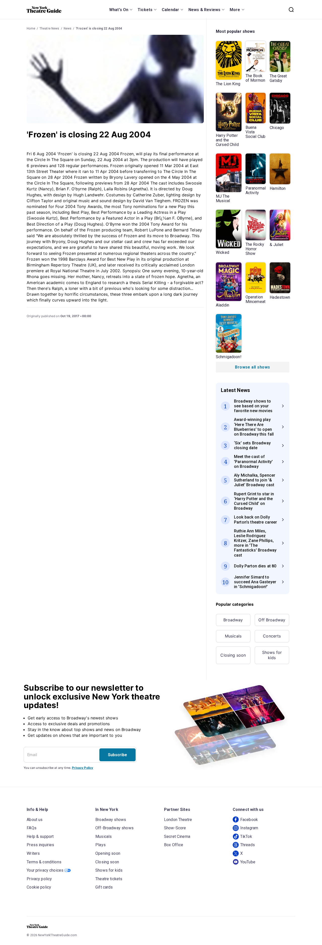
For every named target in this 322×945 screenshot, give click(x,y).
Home (31, 28)
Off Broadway (271, 619)
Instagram (249, 828)
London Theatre (178, 819)
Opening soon (107, 853)
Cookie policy (39, 887)
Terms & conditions (44, 862)
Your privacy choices (45, 870)
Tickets (145, 9)
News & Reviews (204, 9)
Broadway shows (110, 819)
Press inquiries (40, 844)
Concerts (272, 635)
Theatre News (49, 28)
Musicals (233, 635)
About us (35, 819)
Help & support (40, 836)
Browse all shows (252, 367)
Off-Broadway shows (114, 828)
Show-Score (175, 828)
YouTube (247, 862)
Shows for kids (272, 655)
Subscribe (117, 754)
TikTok (246, 836)
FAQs (31, 828)
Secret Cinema (177, 836)
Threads (247, 844)
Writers (33, 853)
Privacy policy (39, 878)
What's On (118, 9)
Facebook (249, 819)
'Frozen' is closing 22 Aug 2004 (99, 28)
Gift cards (104, 887)
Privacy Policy (82, 768)
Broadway (233, 619)
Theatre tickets (108, 878)
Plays (100, 844)
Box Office (173, 844)
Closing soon (233, 655)
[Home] (44, 10)
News (68, 28)
